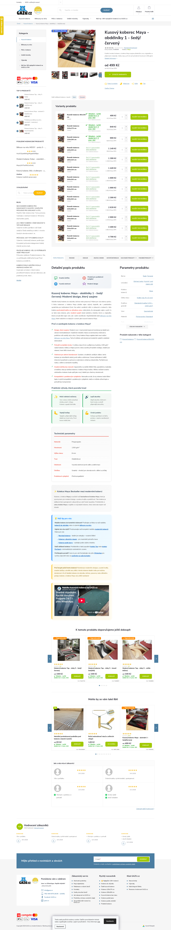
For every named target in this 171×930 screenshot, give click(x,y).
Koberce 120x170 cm (107, 889)
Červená (150, 276)
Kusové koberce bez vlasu (109, 895)
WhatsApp (98, 553)
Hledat (106, 10)
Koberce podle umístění (108, 901)
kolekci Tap (94, 547)
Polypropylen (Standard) (144, 317)
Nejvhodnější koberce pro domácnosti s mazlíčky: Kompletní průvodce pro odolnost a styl (30, 208)
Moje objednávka (79, 884)
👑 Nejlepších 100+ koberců (109, 881)
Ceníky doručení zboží (80, 892)
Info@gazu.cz (48, 890)
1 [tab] (99, 685)
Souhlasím (110, 921)
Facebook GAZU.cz (50, 897)
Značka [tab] (99, 258)
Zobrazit (77, 676)
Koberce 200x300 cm (107, 892)
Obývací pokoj (138, 281)
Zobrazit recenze (39, 828)
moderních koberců (101, 529)
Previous (50, 659)
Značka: (109, 88)
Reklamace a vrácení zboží (82, 886)
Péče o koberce (26, 50)
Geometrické (148, 311)
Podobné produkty (145, 258)
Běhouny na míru (26, 45)
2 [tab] (101, 685)
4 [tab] (104, 685)
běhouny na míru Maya (62, 338)
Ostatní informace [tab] (113, 258)
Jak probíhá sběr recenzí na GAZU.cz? (82, 901)
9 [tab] (110, 754)
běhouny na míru (85, 525)
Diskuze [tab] (85, 258)
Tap (60, 666)
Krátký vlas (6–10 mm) (145, 298)
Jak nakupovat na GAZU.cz (82, 895)
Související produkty (128, 258)
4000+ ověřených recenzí (32, 2)
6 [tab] (104, 754)
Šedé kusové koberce (107, 886)
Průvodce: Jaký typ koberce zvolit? (30, 238)
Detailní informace (110, 58)
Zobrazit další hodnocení (144, 809)
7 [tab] (106, 754)
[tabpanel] (69, 658)
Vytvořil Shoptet (149, 926)
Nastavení (60, 926)
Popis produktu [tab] (58, 258)
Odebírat (143, 859)
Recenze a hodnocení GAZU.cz (138, 889)
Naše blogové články (135, 886)
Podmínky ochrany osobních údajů (84, 898)
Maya (129, 49)
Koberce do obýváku (107, 884)
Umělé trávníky (26, 55)
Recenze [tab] (71, 258)
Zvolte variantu (119, 74)
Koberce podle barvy (66, 543)
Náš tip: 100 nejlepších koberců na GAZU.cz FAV (32, 66)
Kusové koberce (26, 40)
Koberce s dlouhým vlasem (68, 539)
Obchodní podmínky (80, 881)
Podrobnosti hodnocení (130, 48)
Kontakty (19, 2)
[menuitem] (24, 19)
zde (98, 922)
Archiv (19, 280)
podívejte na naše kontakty (81, 556)
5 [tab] (106, 685)
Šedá (144, 276)
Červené (82, 97)
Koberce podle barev (107, 898)
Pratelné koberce (106, 904)
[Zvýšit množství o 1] (126, 115)
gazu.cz (46, 901)
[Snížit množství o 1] (126, 118)
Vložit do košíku (139, 117)
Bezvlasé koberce (64, 536)
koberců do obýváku (62, 525)
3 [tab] (103, 685)
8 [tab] (108, 754)
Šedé (74, 97)
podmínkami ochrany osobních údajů (123, 864)
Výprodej (24, 60)
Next (156, 659)
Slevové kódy (133, 881)
